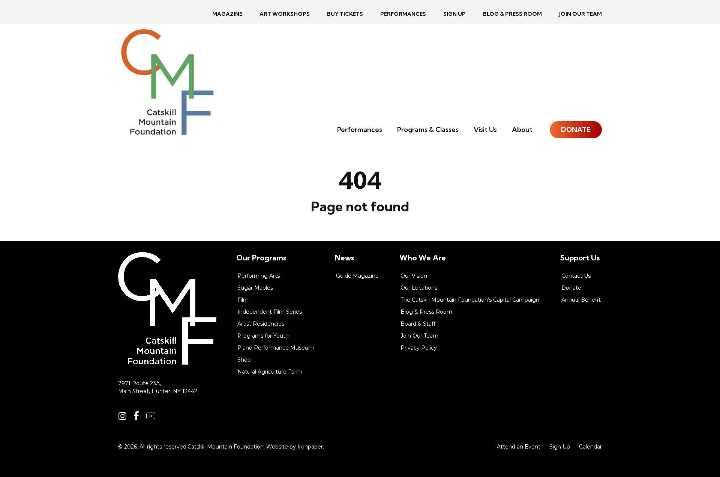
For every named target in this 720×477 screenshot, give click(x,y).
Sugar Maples (255, 287)
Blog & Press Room (512, 13)
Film (243, 299)
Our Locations (418, 287)
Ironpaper (310, 446)
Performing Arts (258, 275)
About (522, 129)
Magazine (227, 13)
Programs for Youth (263, 335)
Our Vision (413, 275)
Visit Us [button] (485, 129)
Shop (244, 359)
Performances (403, 13)
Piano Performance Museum (275, 347)
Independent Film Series (269, 311)
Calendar (590, 446)
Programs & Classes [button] (428, 129)
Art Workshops (285, 13)
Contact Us (576, 275)
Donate (576, 129)
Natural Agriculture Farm (269, 371)
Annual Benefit (581, 299)
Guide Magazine (357, 275)
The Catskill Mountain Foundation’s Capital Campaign (469, 299)
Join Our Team (580, 13)
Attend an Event (518, 446)
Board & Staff (417, 323)
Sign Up (559, 446)
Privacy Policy (418, 347)
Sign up (454, 13)
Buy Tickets (345, 13)
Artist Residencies (260, 323)
